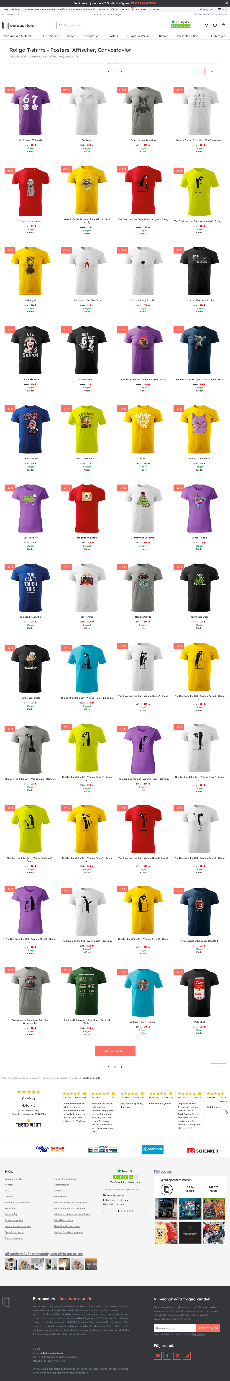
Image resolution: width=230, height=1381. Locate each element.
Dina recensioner (14, 1238)
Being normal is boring (143, 140)
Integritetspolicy (14, 1220)
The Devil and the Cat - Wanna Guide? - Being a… (143, 698)
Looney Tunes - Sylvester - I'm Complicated (199, 140)
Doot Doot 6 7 (86, 379)
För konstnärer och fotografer (70, 1202)
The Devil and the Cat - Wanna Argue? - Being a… (143, 221)
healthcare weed (200, 616)
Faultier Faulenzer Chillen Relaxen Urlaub (143, 379)
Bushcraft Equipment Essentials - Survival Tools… (87, 1022)
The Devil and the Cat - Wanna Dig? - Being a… (86, 940)
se (223, 9)
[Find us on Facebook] (167, 1356)
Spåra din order (13, 1179)
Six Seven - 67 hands (30, 140)
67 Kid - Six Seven (30, 379)
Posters (113, 36)
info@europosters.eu (52, 1353)
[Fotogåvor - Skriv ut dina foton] (206, 25)
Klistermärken (61, 1184)
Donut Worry (30, 458)
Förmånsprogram (14, 1232)
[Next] (226, 1112)
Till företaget (216, 36)
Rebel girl (30, 300)
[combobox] (107, 25)
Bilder (71, 36)
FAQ (7, 1190)
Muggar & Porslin (138, 36)
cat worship (87, 616)
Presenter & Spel (188, 36)
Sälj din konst (117, 9)
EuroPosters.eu (23, 25)
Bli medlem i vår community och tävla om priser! (44, 1254)
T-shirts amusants (90, 1077)
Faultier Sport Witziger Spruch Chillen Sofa (199, 379)
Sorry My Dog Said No (143, 300)
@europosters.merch (176, 1180)
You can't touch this (30, 616)
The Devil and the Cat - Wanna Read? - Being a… (199, 779)
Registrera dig (208, 1328)
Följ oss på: (163, 1171)
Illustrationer (49, 36)
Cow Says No (30, 537)
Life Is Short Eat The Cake (87, 300)
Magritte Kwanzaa (87, 537)
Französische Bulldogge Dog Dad (199, 940)
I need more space (30, 221)
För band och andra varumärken (72, 1214)
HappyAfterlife (143, 616)
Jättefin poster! (218, 1102)
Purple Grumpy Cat (199, 458)
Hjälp (5, 9)
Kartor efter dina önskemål (82, 9)
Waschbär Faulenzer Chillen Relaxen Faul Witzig (87, 221)
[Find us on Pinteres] (177, 1356)
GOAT (143, 458)
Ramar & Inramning (45, 9)
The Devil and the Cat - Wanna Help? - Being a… (87, 697)
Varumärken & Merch (18, 36)
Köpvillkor (10, 1208)
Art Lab (130, 8)
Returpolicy (11, 1214)
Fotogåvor (62, 9)
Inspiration (103, 9)
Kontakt (9, 1184)
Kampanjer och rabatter (147, 9)
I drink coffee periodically (199, 300)
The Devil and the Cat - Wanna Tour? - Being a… (143, 778)
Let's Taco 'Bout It (87, 458)
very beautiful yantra (160, 1101)
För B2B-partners (63, 1220)
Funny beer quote (30, 697)
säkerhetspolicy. (198, 1334)
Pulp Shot (199, 1022)
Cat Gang (87, 140)
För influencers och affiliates (69, 1208)
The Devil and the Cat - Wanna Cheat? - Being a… (31, 941)
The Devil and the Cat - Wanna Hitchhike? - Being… (30, 860)
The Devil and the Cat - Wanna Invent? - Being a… (143, 941)
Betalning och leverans (22, 9)
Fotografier (91, 36)
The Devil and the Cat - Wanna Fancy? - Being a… (87, 779)
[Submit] (60, 24)
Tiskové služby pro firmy (67, 1226)
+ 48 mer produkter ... (115, 1051)
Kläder (163, 36)
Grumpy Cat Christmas (143, 537)
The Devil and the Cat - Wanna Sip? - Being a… (199, 221)
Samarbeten (60, 1196)
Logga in (207, 9)
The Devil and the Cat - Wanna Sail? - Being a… (30, 778)
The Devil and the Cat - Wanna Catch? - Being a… (200, 860)
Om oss (9, 1196)
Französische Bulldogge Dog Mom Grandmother (30, 1022)
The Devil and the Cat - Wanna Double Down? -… (143, 860)
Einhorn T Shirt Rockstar (143, 1022)
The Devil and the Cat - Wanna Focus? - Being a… (87, 860)
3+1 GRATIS (12, 14)
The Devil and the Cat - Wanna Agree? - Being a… (200, 698)
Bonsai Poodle (199, 537)
